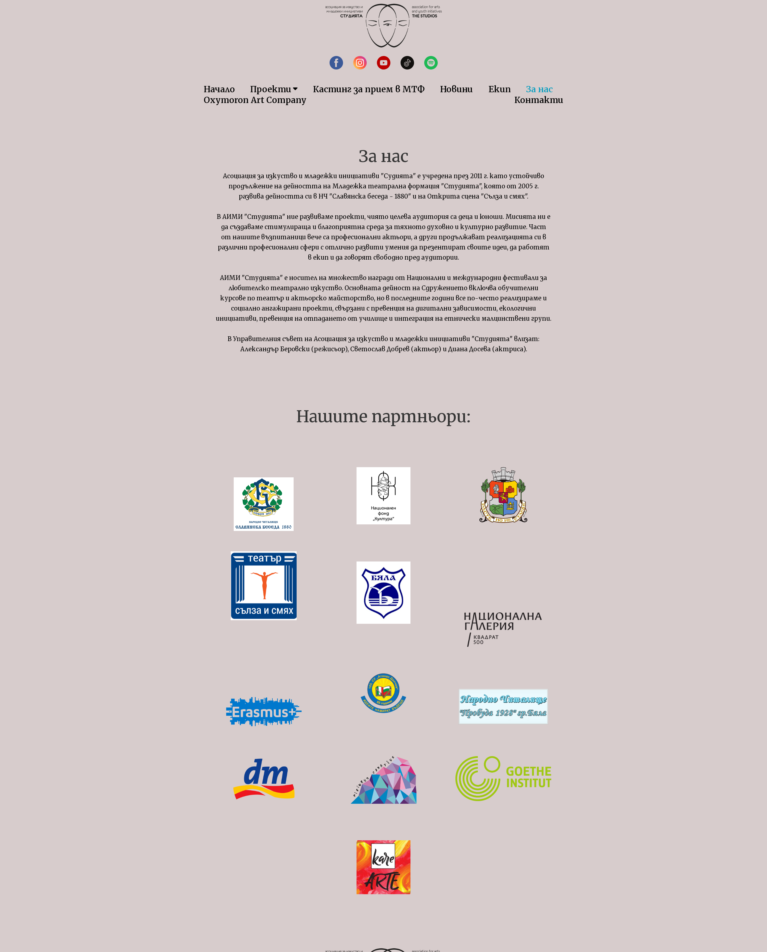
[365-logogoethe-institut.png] (503, 778)
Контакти (538, 100)
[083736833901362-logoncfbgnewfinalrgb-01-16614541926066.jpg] (383, 495)
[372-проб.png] (503, 706)
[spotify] (431, 62)
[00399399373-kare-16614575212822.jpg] (383, 867)
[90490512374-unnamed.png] (264, 585)
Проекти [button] (270, 89)
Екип (499, 89)
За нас (539, 89)
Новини (456, 89)
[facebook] (336, 62)
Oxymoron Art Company (255, 100)
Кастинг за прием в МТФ (369, 89)
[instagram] (360, 62)
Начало (219, 89)
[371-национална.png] (503, 629)
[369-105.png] (383, 693)
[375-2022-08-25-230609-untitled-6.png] (264, 504)
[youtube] (383, 62)
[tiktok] (407, 62)
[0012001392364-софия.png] (503, 495)
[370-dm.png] (264, 779)
